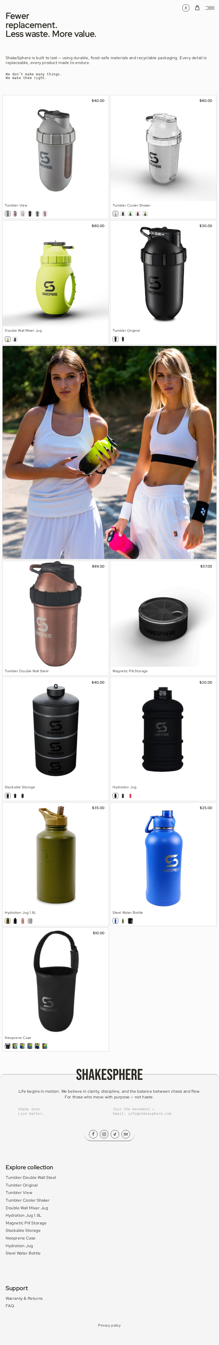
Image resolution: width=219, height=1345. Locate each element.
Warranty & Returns (24, 1298)
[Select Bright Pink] (130, 796)
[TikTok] (115, 1134)
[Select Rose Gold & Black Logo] (15, 213)
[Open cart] (197, 8)
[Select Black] (15, 921)
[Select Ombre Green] (130, 213)
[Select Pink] (22, 921)
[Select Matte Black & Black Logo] (30, 213)
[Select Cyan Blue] (15, 796)
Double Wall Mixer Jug (27, 1207)
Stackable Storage (23, 1230)
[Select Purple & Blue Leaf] (30, 1046)
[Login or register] (185, 8)
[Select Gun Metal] (37, 213)
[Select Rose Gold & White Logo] (45, 213)
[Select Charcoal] (37, 1046)
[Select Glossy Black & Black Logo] (115, 339)
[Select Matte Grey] (8, 213)
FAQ (10, 1305)
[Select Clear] (115, 213)
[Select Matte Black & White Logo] (123, 796)
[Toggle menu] (209, 8)
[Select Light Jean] (15, 1046)
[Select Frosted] (8, 796)
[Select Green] (8, 921)
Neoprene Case (21, 1238)
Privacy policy (109, 1325)
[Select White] (30, 921)
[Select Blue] (115, 921)
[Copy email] (125, 1134)
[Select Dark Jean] (45, 1046)
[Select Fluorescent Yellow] (8, 339)
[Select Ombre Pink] (138, 213)
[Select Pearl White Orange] (22, 213)
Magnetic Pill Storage (26, 1223)
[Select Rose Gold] (22, 796)
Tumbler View (19, 1192)
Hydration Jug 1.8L (24, 1215)
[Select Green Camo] (22, 1046)
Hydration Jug (19, 1245)
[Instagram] (104, 1134)
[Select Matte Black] (123, 213)
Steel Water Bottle (23, 1253)
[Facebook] (93, 1134)
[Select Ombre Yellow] (145, 213)
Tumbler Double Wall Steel (31, 1177)
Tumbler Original (22, 1185)
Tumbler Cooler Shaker (28, 1200)
